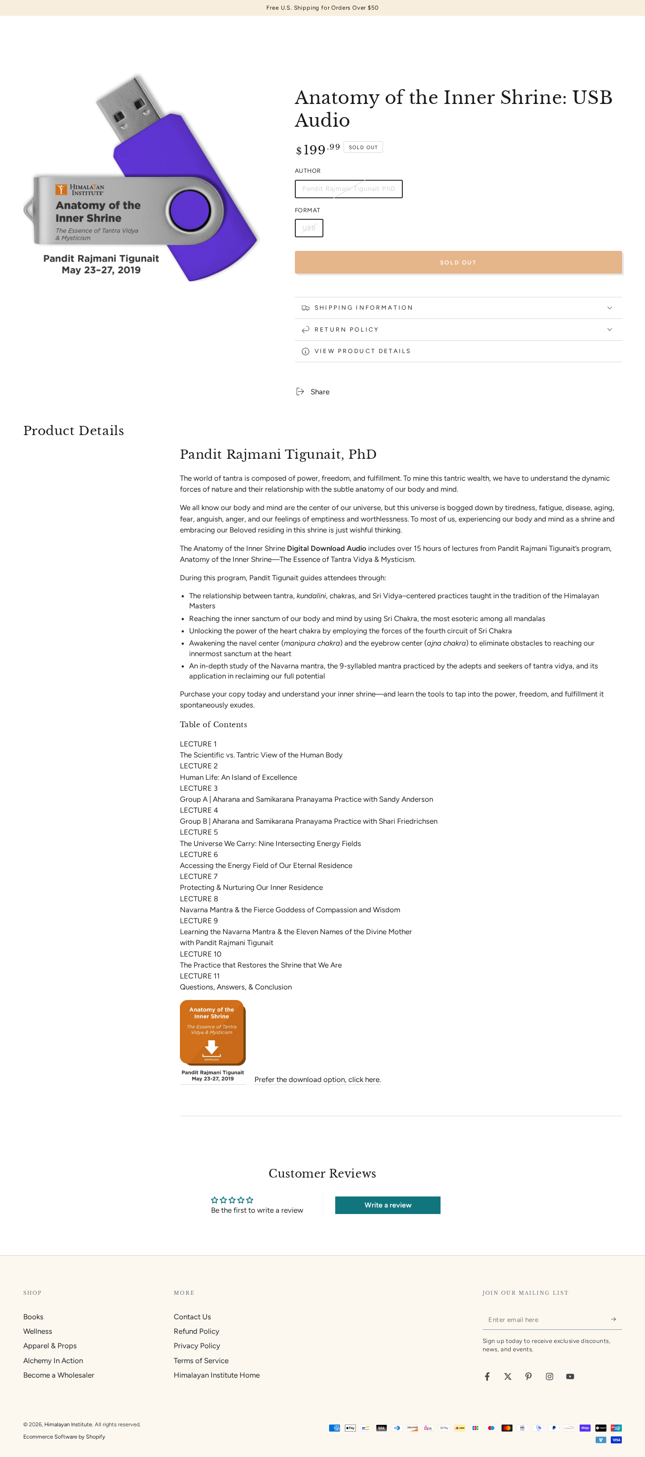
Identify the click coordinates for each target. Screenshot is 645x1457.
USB (312, 230)
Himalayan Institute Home (217, 1375)
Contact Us (192, 1316)
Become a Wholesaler (58, 1375)
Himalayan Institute (68, 1424)
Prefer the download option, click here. (317, 1079)
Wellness (37, 1331)
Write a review (388, 1205)
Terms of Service (201, 1360)
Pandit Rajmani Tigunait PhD (348, 191)
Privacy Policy (197, 1345)
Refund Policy (196, 1331)
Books (33, 1316)
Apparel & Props (50, 1345)
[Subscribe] (616, 1319)
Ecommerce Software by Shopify (64, 1436)
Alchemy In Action (53, 1360)
